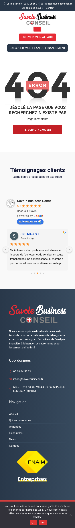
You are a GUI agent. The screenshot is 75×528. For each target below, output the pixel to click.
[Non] (70, 515)
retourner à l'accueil (37, 129)
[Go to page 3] (40, 273)
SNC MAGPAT (30, 234)
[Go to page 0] (31, 273)
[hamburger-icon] (37, 29)
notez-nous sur (28, 221)
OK (33, 522)
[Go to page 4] (43, 273)
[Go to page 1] (34, 273)
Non (42, 522)
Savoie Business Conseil (35, 201)
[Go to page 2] (37, 273)
